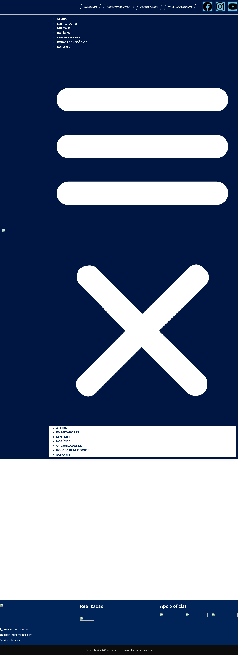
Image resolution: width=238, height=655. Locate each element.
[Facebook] (207, 6)
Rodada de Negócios (72, 42)
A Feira (62, 19)
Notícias (63, 33)
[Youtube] (233, 6)
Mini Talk (63, 28)
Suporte (63, 46)
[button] (142, 237)
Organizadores (69, 37)
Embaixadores (67, 23)
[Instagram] (220, 6)
